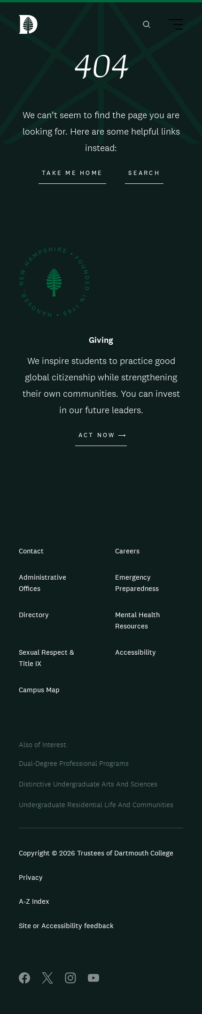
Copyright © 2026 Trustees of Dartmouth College (96, 852)
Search (144, 173)
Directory (34, 614)
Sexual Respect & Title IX (46, 658)
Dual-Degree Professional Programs (74, 763)
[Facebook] (24, 980)
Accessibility (135, 652)
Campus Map (39, 689)
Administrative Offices (42, 583)
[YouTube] (93, 980)
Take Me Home (72, 173)
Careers (127, 550)
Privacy (31, 877)
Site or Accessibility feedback (66, 925)
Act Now (97, 435)
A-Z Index (34, 901)
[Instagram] (70, 980)
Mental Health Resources (137, 620)
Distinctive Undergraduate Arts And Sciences (88, 783)
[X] (47, 980)
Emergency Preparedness (137, 583)
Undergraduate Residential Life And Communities (96, 804)
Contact (31, 550)
